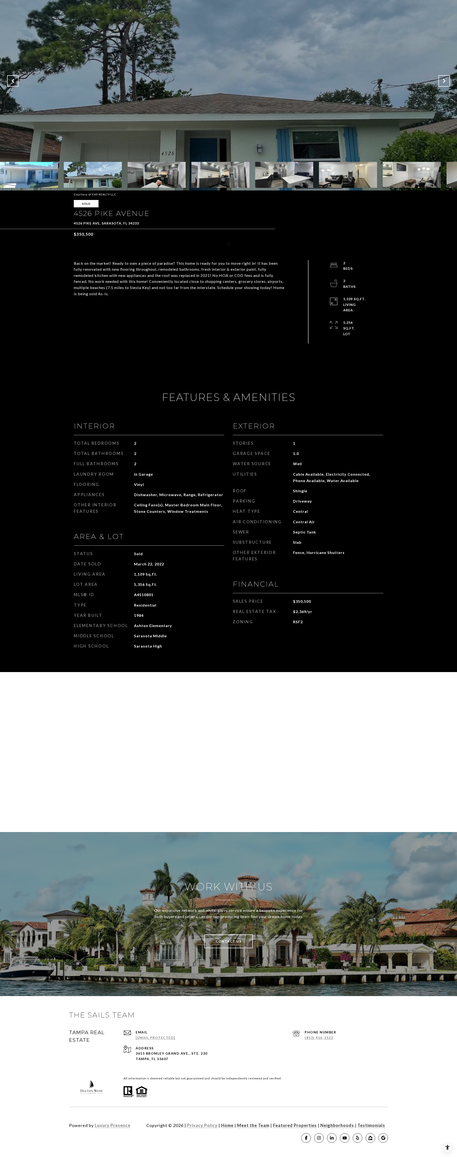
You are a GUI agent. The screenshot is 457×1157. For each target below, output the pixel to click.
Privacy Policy (202, 1125)
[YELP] (357, 1138)
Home (227, 1125)
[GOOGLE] (383, 1138)
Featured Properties (295, 1125)
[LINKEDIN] (332, 1138)
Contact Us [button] (228, 941)
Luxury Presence (112, 1125)
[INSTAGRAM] (319, 1138)
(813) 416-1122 (319, 1038)
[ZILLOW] (370, 1138)
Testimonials (371, 1125)
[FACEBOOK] (306, 1138)
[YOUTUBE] (344, 1138)
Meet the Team (253, 1125)
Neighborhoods (337, 1125)
